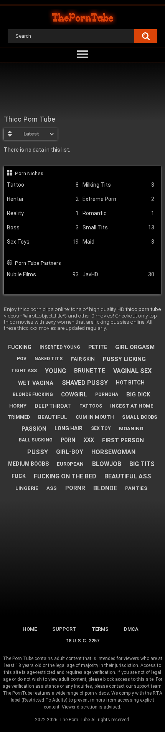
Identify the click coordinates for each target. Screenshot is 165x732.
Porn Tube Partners (38, 263)
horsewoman (113, 452)
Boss (43, 227)
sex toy (101, 428)
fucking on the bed (65, 476)
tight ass (24, 370)
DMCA (131, 629)
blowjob (106, 464)
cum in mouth (95, 417)
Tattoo (43, 185)
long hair (68, 428)
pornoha (106, 394)
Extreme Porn (118, 199)
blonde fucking (33, 394)
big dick (138, 394)
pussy (37, 452)
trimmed (19, 417)
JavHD (118, 274)
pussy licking (124, 359)
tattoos (90, 406)
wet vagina (35, 382)
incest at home (131, 406)
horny (17, 406)
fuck (19, 476)
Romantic (118, 213)
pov (21, 358)
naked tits (49, 358)
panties (136, 488)
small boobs (139, 417)
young (55, 370)
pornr (75, 488)
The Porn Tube (74, 719)
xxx (89, 440)
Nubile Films (43, 274)
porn (68, 440)
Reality (43, 213)
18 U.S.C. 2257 (82, 640)
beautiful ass (127, 476)
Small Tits (118, 227)
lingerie (26, 488)
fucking (19, 347)
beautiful (52, 417)
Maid (118, 242)
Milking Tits (118, 185)
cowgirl (74, 394)
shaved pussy (85, 382)
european (70, 464)
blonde (105, 488)
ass (51, 488)
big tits (142, 464)
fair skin (83, 359)
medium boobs (28, 464)
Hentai (43, 199)
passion (33, 428)
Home (30, 629)
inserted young (60, 347)
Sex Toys (43, 242)
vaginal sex (132, 370)
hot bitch (130, 382)
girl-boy (69, 451)
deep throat (53, 406)
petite (97, 347)
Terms (100, 629)
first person (123, 440)
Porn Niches (29, 173)
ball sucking (36, 440)
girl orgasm (135, 347)
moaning (131, 428)
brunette (89, 370)
